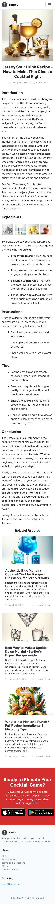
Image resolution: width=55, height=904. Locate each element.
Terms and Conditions (13, 862)
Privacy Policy (9, 859)
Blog (4, 856)
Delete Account (10, 869)
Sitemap (6, 866)
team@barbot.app (11, 884)
